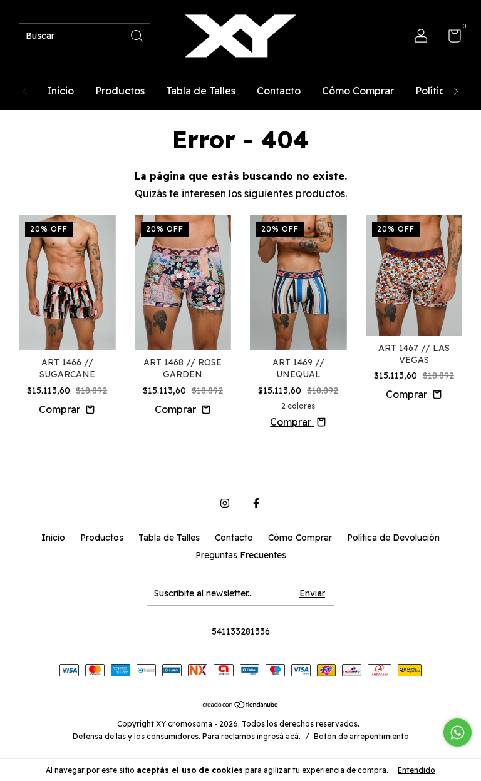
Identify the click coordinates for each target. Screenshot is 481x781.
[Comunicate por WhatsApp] (457, 732)
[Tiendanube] (241, 705)
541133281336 (241, 631)
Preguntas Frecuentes (240, 555)
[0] (450, 38)
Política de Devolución (393, 537)
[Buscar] (137, 34)
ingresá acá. (279, 736)
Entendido (416, 770)
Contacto (279, 90)
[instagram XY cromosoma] (225, 503)
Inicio (60, 90)
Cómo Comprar (358, 90)
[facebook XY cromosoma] (256, 503)
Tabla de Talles (200, 90)
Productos (120, 90)
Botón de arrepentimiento (361, 736)
